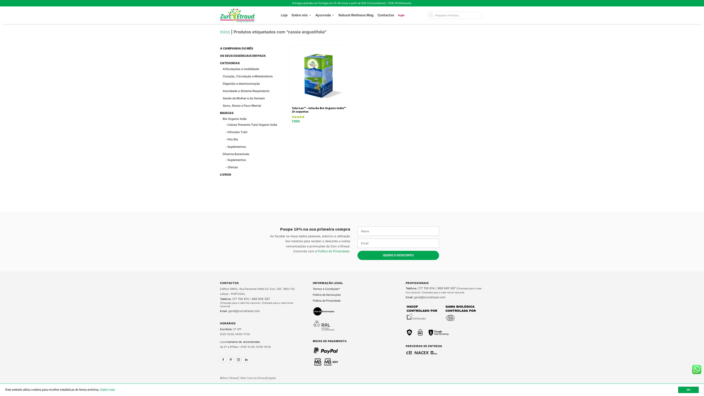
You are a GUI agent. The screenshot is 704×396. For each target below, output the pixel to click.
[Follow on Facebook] (223, 360)
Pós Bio (233, 139)
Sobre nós (300, 15)
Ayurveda (323, 15)
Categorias (230, 63)
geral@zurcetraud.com (243, 311)
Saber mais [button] (107, 389)
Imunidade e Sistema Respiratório (246, 91)
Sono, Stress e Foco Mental (242, 105)
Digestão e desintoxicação (241, 83)
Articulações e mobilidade (241, 69)
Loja (284, 15)
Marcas (227, 113)
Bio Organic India (235, 119)
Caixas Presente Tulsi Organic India (252, 124)
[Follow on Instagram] (238, 360)
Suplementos (237, 146)
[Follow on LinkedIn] (246, 360)
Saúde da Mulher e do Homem (244, 98)
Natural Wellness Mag (355, 15)
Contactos (385, 15)
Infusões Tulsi (237, 132)
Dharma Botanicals (236, 154)
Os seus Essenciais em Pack (243, 56)
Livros (225, 174)
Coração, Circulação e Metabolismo (248, 76)
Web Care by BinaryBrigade (258, 378)
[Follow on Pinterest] (231, 360)
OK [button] (688, 389)
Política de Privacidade (333, 251)
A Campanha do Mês (236, 48)
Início (225, 32)
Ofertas (233, 167)
